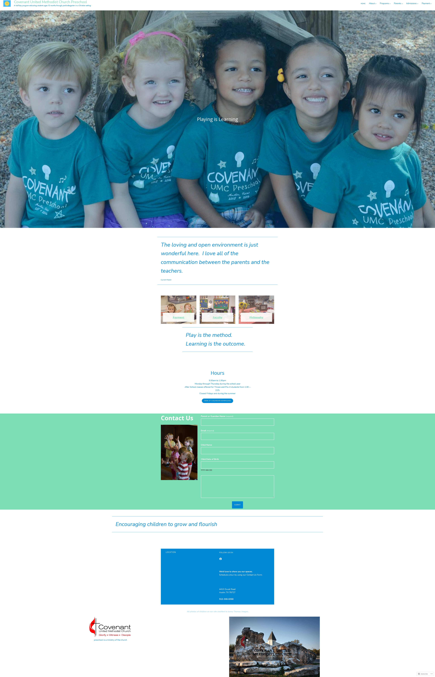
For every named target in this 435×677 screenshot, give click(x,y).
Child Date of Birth (210, 459)
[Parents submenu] (402, 3)
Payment (178, 317)
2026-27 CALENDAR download (217, 401)
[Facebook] (220, 559)
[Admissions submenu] (417, 3)
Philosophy (256, 317)
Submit (237, 505)
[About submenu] (375, 3)
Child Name (206, 445)
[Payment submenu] (431, 3)
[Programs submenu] (390, 3)
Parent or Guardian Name (217, 416)
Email (207, 430)
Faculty (217, 317)
